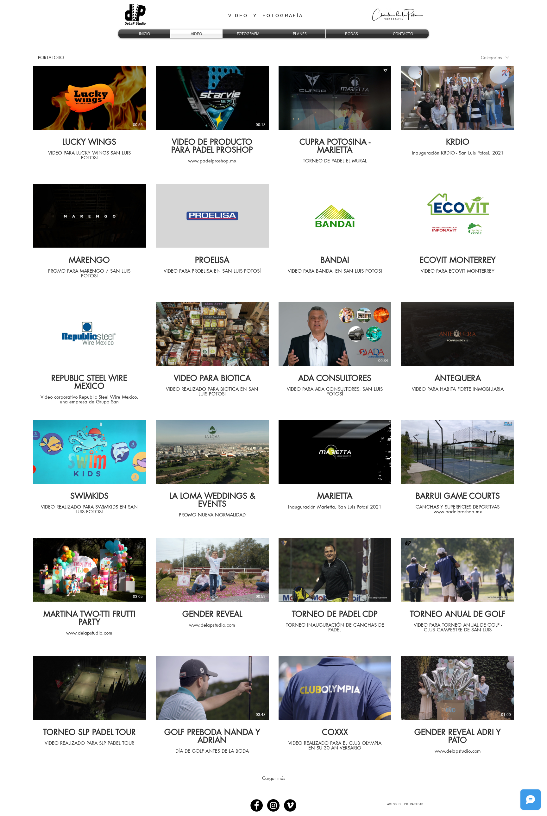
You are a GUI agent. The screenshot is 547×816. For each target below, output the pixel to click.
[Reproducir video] (89, 98)
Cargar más (273, 778)
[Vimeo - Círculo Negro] (290, 805)
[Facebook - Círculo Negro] (256, 805)
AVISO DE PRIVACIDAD (405, 804)
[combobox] (495, 57)
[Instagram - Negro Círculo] (273, 805)
